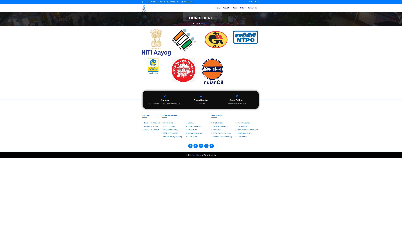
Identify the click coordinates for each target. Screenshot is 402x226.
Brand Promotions (194, 126)
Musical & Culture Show (222, 133)
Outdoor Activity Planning (172, 137)
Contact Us (252, 8)
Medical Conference (170, 133)
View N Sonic (196, 155)
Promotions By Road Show (248, 130)
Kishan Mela (242, 126)
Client (235, 8)
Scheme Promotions (220, 126)
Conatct (156, 130)
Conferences (168, 123)
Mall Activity (192, 130)
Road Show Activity (170, 130)
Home (218, 8)
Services (147, 126)
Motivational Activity (195, 133)
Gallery (242, 8)
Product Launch (169, 126)
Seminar (191, 123)
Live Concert (192, 137)
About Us (226, 8)
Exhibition (217, 130)
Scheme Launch (244, 123)
